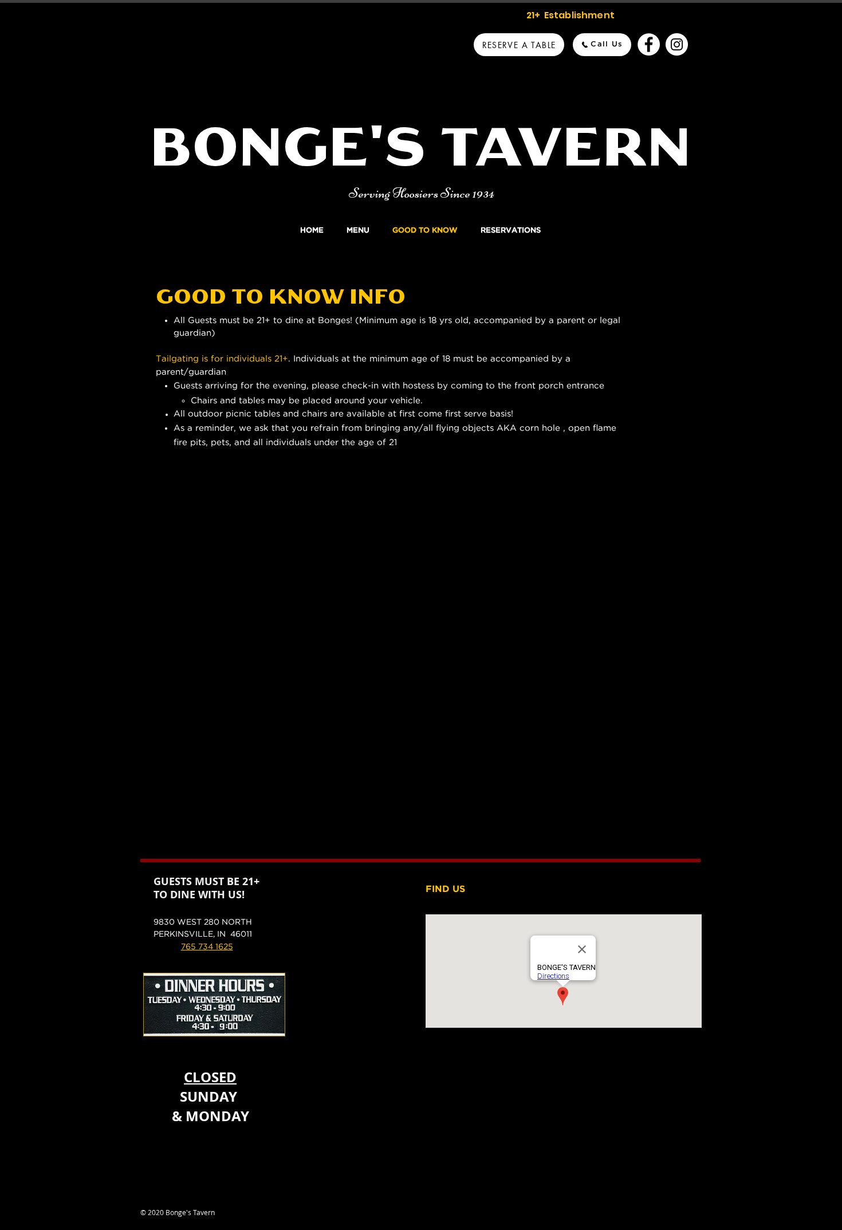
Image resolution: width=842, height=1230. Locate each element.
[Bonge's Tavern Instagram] (677, 44)
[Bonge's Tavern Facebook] (649, 44)
